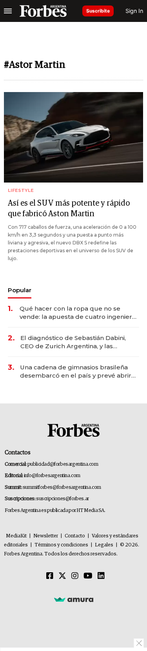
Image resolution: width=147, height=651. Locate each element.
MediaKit (16, 536)
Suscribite (98, 11)
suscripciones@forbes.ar (62, 498)
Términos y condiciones (61, 545)
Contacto (75, 536)
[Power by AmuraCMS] (73, 599)
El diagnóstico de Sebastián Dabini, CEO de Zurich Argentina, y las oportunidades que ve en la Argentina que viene (78, 342)
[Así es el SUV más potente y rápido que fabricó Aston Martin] (73, 137)
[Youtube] (88, 576)
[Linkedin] (101, 576)
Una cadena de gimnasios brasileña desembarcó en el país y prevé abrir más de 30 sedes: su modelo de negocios (75, 371)
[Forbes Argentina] (43, 11)
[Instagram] (74, 576)
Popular (19, 290)
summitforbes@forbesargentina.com (62, 487)
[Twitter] (62, 576)
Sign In (134, 10)
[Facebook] (49, 576)
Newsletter (45, 536)
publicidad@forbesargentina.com (62, 464)
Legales (104, 545)
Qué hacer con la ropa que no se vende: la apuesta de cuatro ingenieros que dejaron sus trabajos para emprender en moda (79, 313)
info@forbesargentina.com (52, 475)
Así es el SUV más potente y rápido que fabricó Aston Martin (69, 208)
